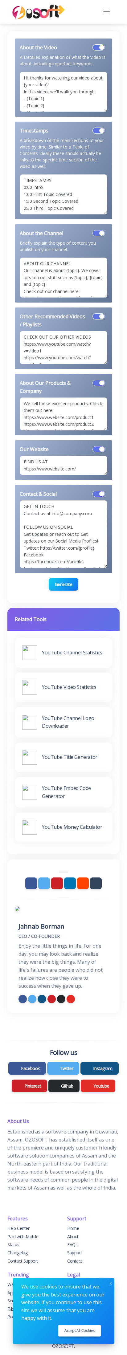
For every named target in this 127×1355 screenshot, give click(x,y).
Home (73, 1228)
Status (13, 1244)
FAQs (72, 1244)
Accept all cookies (79, 1330)
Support (74, 1252)
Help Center (18, 1228)
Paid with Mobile (23, 1236)
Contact (74, 1261)
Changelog (17, 1252)
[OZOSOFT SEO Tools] (38, 11)
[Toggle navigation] (106, 12)
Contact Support (22, 1261)
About (73, 1236)
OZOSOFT (63, 1346)
